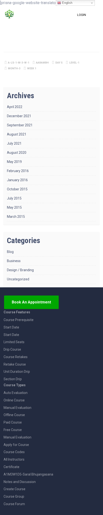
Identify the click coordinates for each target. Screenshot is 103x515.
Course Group (14, 496)
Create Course (14, 489)
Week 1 (31, 68)
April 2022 (14, 107)
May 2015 (14, 207)
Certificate (11, 467)
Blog (10, 252)
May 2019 (14, 162)
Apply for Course (16, 445)
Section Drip (13, 379)
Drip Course (12, 349)
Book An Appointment (31, 302)
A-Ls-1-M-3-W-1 (18, 62)
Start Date (11, 327)
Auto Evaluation (16, 393)
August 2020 (16, 152)
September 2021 (20, 125)
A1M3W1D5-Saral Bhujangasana (28, 474)
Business (14, 261)
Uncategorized (18, 279)
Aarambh (42, 62)
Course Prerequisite (19, 320)
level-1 (74, 62)
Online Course (14, 400)
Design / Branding (20, 270)
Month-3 (14, 68)
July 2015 (14, 198)
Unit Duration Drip (17, 371)
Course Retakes (16, 357)
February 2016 (18, 171)
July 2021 (14, 143)
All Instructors (14, 459)
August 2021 (16, 134)
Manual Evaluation (17, 408)
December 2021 (19, 116)
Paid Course (13, 422)
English (66, 3)
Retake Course (15, 364)
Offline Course (14, 415)
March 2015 (16, 217)
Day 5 (59, 62)
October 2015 (17, 189)
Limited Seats (14, 342)
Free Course (13, 430)
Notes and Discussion (20, 482)
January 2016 (17, 180)
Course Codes (14, 452)
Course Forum (14, 504)
